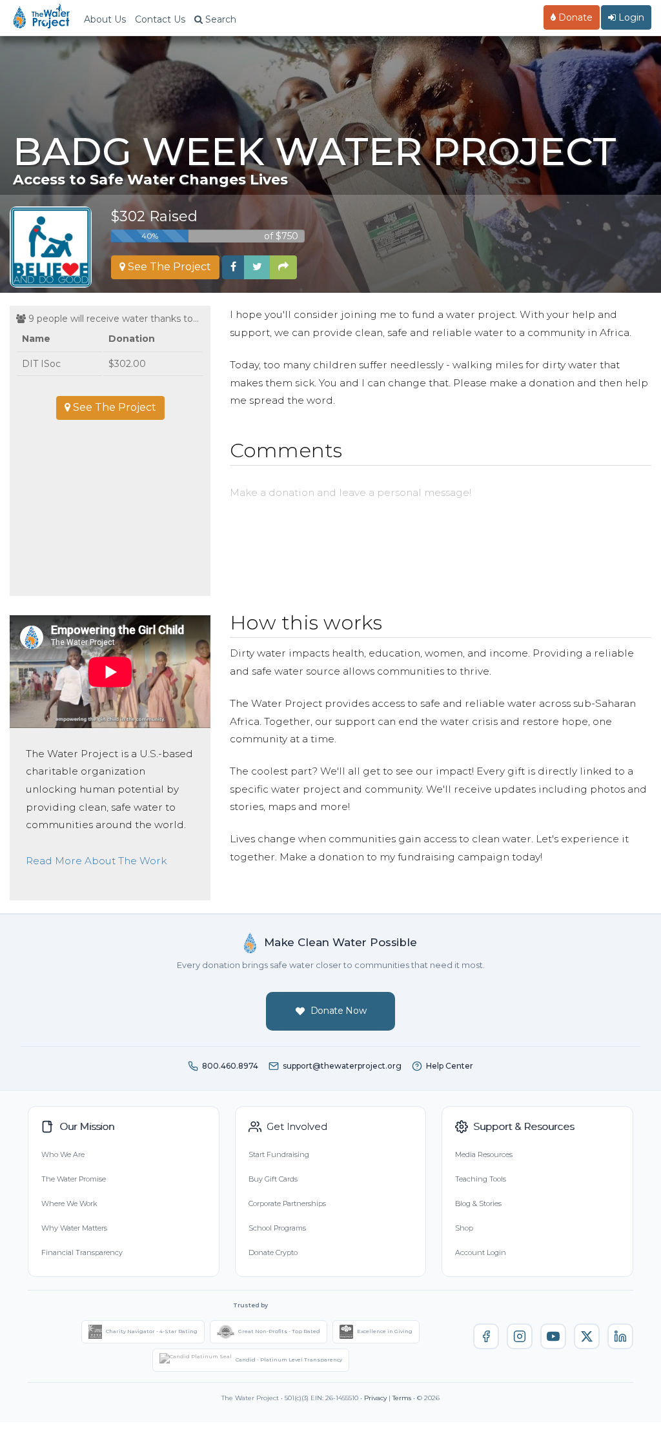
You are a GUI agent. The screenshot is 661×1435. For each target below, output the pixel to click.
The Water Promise (73, 1178)
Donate (574, 17)
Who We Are (63, 1154)
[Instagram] (520, 1336)
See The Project (168, 267)
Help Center (449, 1066)
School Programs (277, 1227)
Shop (464, 1227)
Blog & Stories (478, 1203)
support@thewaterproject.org (342, 1066)
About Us (105, 19)
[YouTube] (553, 1336)
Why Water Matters (74, 1227)
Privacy (375, 1398)
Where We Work (69, 1203)
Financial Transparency (82, 1252)
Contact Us (160, 19)
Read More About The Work (96, 861)
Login (630, 17)
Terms (401, 1398)
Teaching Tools (480, 1178)
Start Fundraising (279, 1154)
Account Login (480, 1252)
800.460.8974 (230, 1066)
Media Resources (484, 1154)
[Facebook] (486, 1336)
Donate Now (338, 1010)
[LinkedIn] (620, 1336)
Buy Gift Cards (273, 1178)
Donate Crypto (273, 1252)
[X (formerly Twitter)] (587, 1336)
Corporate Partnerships (287, 1203)
